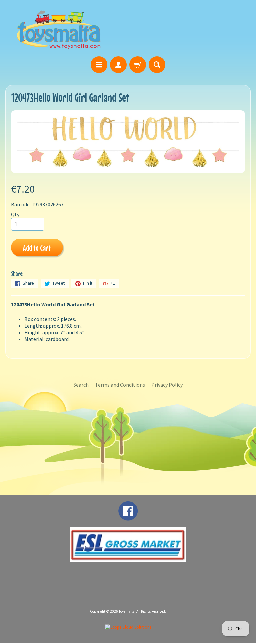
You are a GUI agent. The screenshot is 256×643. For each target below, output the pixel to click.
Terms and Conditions (120, 384)
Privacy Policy (167, 384)
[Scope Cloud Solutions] (128, 627)
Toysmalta (127, 611)
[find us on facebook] (128, 517)
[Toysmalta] (59, 29)
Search (81, 384)
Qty (15, 214)
